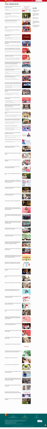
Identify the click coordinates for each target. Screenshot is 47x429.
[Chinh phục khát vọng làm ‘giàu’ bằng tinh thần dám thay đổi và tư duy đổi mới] (26, 58)
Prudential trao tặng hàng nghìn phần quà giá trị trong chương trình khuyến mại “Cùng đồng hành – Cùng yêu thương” (13, 317)
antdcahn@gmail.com (36, 417)
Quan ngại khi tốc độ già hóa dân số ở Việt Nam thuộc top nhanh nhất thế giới (12, 167)
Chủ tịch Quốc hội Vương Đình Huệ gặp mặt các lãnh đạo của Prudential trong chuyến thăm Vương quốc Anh (13, 215)
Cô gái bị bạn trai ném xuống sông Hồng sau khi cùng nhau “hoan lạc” (36, 11)
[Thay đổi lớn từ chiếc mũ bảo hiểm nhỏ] (26, 128)
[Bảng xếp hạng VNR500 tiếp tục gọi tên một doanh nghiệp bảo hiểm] (26, 37)
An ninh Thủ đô (10, 0)
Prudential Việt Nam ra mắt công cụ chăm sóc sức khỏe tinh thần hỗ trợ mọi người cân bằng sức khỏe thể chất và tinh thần (13, 123)
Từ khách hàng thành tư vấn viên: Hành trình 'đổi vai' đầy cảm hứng (13, 14)
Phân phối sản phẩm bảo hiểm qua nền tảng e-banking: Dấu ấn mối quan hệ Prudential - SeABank (13, 392)
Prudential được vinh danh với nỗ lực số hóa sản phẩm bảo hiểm (12, 338)
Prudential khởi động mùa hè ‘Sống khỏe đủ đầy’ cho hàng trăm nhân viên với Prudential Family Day (13, 110)
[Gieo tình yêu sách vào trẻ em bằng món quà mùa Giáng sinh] (26, 162)
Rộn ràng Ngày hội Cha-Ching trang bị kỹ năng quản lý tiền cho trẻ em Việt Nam (13, 235)
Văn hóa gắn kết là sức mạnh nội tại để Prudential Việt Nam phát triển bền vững (13, 69)
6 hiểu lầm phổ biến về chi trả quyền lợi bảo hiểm (12, 344)
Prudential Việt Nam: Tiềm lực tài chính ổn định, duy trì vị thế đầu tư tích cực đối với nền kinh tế (13, 72)
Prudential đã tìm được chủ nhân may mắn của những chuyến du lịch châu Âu (12, 147)
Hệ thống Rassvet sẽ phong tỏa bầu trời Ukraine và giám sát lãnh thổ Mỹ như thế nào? (36, 22)
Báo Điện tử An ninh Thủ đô (5, 1)
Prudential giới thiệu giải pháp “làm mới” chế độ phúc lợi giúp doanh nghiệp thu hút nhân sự (12, 290)
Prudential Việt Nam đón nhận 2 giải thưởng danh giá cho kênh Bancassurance (13, 188)
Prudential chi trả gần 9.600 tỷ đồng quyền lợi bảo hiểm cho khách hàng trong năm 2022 (13, 135)
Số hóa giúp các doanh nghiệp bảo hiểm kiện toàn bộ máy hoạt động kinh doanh (13, 194)
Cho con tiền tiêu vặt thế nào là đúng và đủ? (12, 364)
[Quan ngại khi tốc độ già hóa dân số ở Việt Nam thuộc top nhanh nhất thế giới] (26, 169)
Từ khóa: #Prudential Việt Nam (11, 4)
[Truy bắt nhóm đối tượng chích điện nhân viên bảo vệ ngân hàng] (26, 387)
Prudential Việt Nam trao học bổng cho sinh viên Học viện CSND (13, 399)
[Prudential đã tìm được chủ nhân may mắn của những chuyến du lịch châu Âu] (26, 149)
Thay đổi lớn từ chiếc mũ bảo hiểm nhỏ (11, 125)
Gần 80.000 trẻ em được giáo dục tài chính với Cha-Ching (13, 112)
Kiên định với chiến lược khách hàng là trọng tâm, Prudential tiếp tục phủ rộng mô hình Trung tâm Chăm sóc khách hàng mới (13, 102)
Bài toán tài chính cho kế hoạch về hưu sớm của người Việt (12, 269)
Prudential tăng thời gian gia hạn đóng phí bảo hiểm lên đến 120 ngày (13, 331)
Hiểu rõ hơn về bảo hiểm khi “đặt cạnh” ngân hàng (13, 282)
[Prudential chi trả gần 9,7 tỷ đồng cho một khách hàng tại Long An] (26, 100)
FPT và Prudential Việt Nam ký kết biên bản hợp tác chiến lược (11, 65)
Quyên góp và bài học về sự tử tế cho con (11, 357)
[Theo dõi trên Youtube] (32, 0)
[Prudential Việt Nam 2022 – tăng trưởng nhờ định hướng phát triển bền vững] (26, 135)
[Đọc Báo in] (35, 0)
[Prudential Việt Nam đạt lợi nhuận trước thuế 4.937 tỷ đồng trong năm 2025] (26, 9)
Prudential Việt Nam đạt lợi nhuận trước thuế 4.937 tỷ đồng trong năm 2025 (13, 7)
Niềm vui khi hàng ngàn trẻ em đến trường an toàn (13, 139)
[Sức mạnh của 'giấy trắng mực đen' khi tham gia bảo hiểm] (26, 312)
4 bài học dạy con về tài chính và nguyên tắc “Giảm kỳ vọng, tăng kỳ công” (13, 372)
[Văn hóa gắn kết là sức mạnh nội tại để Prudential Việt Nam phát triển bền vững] (26, 71)
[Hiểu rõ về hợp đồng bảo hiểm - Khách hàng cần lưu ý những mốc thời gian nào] (26, 306)
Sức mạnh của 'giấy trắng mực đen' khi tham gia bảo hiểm (13, 310)
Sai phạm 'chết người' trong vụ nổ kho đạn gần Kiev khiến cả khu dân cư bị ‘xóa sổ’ (36, 14)
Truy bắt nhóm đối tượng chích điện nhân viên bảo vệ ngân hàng (13, 385)
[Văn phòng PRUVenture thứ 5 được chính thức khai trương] (26, 29)
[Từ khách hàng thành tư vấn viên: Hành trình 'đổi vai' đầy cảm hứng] (26, 16)
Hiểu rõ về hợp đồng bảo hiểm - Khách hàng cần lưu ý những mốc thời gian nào (13, 304)
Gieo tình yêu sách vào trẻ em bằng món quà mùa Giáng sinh (12, 160)
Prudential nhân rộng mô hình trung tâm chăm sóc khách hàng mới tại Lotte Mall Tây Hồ (13, 17)
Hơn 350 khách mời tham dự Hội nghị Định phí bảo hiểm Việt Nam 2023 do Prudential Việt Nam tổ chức (13, 83)
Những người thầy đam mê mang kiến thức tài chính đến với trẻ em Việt (12, 79)
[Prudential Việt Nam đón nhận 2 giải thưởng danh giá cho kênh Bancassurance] (26, 190)
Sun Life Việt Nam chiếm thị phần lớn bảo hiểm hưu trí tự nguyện (11, 10)
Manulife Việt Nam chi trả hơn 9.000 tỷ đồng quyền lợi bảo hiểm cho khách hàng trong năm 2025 (13, 9)
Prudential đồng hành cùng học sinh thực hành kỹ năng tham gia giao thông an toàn (12, 76)
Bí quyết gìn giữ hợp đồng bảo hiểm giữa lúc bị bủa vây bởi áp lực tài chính (13, 297)
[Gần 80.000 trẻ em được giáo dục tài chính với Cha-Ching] (26, 114)
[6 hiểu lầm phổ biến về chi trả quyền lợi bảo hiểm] (26, 346)
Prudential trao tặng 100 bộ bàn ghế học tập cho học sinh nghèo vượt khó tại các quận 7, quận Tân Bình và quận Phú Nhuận (13, 129)
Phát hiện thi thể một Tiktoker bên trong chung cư (36, 18)
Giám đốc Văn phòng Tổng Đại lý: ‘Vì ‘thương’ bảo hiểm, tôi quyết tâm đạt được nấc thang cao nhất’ (12, 49)
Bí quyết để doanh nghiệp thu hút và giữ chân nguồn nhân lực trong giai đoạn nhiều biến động (12, 263)
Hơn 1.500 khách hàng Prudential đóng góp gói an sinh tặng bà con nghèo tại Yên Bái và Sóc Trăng (13, 73)
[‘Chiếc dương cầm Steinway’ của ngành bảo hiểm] (26, 203)
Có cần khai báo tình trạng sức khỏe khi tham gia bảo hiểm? (13, 276)
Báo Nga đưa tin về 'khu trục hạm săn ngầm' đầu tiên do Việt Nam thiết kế (36, 26)
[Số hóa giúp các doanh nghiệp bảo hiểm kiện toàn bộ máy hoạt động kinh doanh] (26, 196)
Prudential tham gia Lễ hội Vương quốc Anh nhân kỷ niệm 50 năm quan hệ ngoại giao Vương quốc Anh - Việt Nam (13, 85)
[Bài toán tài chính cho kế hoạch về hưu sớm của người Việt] (26, 271)
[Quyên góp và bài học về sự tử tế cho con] (26, 360)
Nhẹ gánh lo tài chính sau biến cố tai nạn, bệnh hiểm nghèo (11, 78)
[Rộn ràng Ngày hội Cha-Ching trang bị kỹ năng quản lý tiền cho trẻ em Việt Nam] (26, 237)
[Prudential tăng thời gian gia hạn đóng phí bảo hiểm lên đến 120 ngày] (26, 333)
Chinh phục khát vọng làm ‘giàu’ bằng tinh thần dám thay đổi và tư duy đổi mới (13, 55)
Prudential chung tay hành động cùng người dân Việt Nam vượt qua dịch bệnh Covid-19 (13, 324)
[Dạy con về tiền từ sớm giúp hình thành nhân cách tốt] (26, 176)
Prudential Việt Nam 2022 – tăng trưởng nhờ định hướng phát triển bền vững (13, 121)
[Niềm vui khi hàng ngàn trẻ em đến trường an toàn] (26, 142)
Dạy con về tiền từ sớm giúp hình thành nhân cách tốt (13, 174)
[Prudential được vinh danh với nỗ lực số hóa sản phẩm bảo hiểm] (26, 340)
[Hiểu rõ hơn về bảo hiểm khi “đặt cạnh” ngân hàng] (26, 285)
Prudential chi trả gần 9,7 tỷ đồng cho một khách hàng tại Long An (12, 98)
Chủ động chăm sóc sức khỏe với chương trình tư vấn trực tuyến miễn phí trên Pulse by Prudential (13, 351)
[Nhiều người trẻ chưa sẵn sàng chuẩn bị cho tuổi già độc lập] (26, 155)
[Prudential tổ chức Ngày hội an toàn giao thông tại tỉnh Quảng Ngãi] (26, 251)
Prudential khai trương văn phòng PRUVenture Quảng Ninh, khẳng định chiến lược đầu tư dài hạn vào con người (13, 30)
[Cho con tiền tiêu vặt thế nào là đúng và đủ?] (26, 367)
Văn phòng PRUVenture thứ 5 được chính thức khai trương (11, 22)
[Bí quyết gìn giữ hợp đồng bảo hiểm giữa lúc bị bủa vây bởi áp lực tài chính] (26, 299)
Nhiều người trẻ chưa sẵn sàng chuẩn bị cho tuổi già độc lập (13, 153)
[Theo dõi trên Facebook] (31, 0)
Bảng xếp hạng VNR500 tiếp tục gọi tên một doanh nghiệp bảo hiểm (12, 29)
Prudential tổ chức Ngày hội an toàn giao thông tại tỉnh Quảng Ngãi (13, 249)
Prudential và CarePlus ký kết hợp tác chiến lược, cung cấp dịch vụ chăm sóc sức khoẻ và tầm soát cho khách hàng (13, 37)
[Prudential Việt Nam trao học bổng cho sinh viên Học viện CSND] (26, 401)
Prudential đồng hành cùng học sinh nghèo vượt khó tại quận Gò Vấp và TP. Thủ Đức (13, 228)
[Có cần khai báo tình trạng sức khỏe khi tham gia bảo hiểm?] (26, 278)
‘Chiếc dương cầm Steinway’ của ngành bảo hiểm (12, 200)
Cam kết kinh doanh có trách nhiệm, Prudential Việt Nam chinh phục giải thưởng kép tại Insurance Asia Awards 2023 (13, 87)
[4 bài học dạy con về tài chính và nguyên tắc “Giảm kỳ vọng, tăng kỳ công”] (26, 374)
